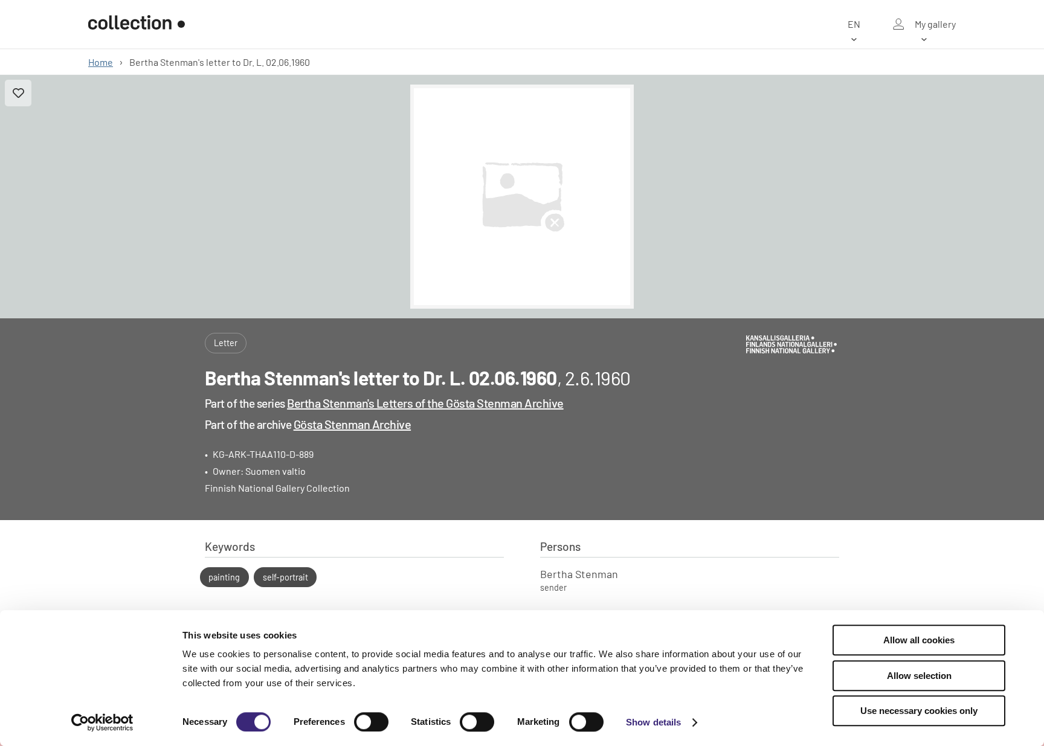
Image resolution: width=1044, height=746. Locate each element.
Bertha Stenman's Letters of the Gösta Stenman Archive (425, 403)
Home (100, 62)
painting (224, 577)
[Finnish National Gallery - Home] (137, 24)
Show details (653, 722)
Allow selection (919, 675)
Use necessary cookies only (919, 711)
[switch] (371, 722)
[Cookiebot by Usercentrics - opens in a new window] (102, 722)
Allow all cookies (919, 640)
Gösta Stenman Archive (352, 424)
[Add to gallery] (18, 93)
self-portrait (285, 577)
